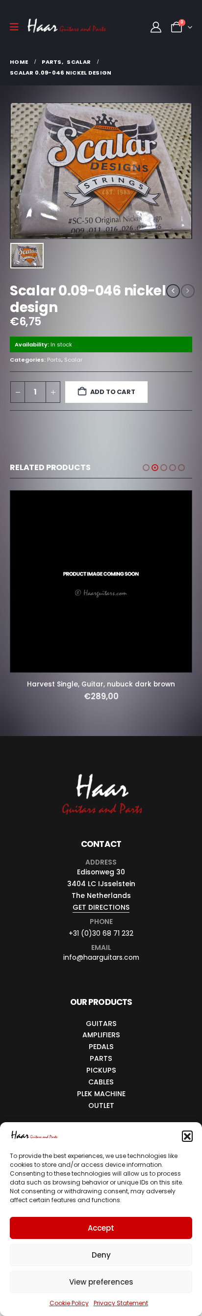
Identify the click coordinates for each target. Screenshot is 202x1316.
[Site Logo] (66, 27)
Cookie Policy (69, 1303)
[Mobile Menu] (17, 27)
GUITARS (101, 1023)
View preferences (101, 1282)
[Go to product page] (101, 581)
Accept (101, 1228)
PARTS (101, 1058)
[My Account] (156, 27)
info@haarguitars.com (101, 957)
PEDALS (101, 1047)
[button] (187, 1136)
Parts (54, 360)
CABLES (101, 1082)
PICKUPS (101, 1070)
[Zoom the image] (101, 774)
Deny (101, 1255)
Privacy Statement (121, 1303)
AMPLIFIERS (101, 1035)
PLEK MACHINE (101, 1094)
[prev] (173, 291)
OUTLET (101, 1105)
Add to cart (112, 391)
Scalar (73, 360)
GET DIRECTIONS (101, 907)
